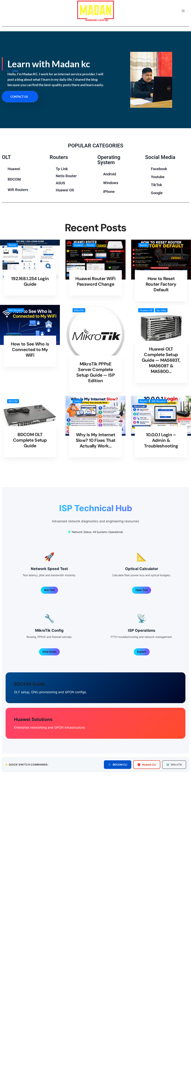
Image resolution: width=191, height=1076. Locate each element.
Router (12, 245)
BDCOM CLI (117, 764)
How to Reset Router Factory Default (161, 284)
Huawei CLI (146, 764)
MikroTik (79, 310)
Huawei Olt (146, 310)
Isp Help (161, 310)
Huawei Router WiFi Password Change (95, 281)
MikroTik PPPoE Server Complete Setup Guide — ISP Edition (95, 372)
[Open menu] (183, 11)
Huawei (78, 245)
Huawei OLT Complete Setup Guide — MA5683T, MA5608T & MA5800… (161, 360)
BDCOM (13, 401)
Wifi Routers (16, 310)
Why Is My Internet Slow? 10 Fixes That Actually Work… (95, 440)
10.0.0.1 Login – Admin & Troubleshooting (161, 440)
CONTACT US (19, 96)
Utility (77, 401)
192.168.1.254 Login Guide (30, 281)
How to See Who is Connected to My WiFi (30, 349)
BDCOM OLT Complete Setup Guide (30, 440)
